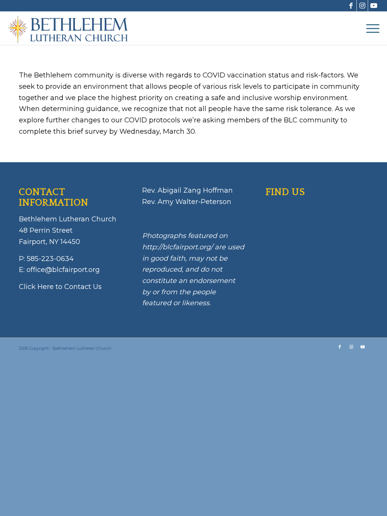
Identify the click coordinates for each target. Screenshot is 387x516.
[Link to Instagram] (362, 5)
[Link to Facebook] (350, 5)
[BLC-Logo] (71, 28)
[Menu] (370, 28)
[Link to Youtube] (373, 5)
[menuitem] (370, 28)
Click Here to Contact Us (60, 287)
